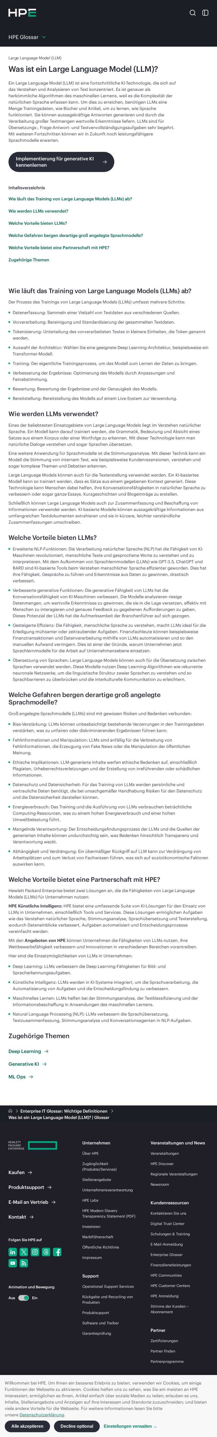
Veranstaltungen (165, 1153)
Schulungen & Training (170, 1234)
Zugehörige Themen (28, 259)
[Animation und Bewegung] (23, 1298)
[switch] (20, 1297)
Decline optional (77, 1426)
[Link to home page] (10, 1111)
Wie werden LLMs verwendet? (38, 211)
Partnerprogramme (167, 1361)
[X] (24, 1252)
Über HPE (90, 1153)
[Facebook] (57, 1252)
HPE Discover (162, 1163)
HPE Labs (90, 1200)
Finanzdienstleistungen (171, 1265)
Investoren (91, 1226)
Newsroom (160, 1184)
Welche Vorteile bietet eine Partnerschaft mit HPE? (58, 247)
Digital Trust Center (167, 1223)
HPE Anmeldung (165, 1296)
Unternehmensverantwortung (107, 1190)
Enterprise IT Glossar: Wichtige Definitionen (64, 1111)
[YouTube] (12, 1263)
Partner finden (163, 1351)
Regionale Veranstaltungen (174, 1174)
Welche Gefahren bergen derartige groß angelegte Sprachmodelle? (75, 235)
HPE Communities (166, 1275)
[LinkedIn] (12, 1252)
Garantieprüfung (96, 1333)
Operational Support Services (108, 1286)
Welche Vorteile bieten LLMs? (37, 223)
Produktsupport (95, 1312)
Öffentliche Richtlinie (100, 1247)
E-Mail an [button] (28, 1202)
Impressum (92, 1257)
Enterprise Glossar (167, 1254)
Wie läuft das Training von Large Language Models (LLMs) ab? (70, 198)
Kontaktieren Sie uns (168, 1213)
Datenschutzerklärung (42, 1414)
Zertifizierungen (164, 1340)
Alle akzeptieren (27, 1426)
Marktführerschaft (97, 1237)
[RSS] (24, 1263)
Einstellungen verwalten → (130, 1426)
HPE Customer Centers (170, 1285)
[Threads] (46, 1252)
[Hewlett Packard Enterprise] (22, 13)
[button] (192, 12)
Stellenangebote (96, 1179)
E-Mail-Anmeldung (167, 1244)
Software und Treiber (100, 1323)
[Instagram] (35, 1252)
